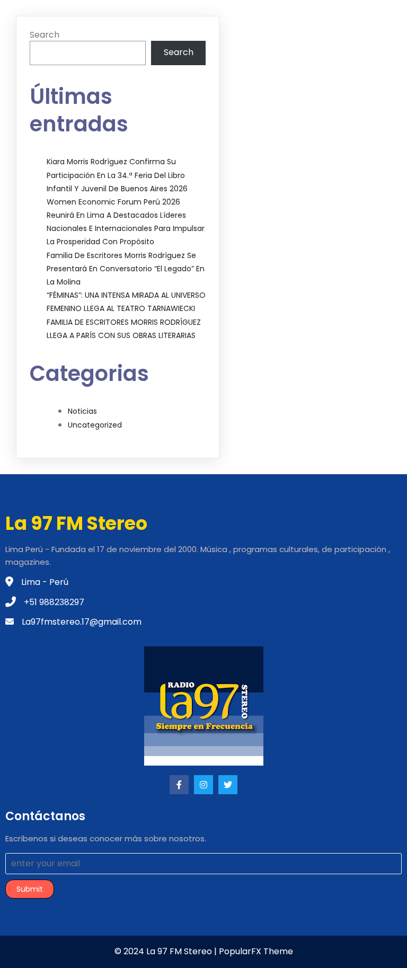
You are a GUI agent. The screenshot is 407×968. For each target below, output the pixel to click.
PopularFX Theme (256, 951)
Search (44, 35)
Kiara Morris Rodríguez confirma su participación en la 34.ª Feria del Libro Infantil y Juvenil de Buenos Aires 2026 (117, 174)
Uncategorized (95, 425)
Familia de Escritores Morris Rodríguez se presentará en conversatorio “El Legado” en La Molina (126, 268)
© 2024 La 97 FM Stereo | (166, 951)
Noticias (82, 411)
